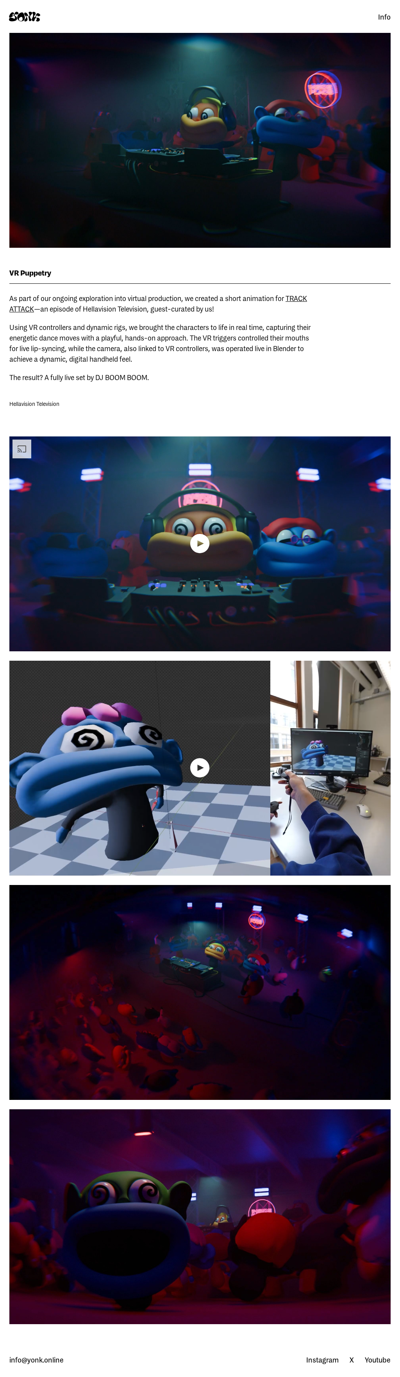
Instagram (322, 1359)
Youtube (378, 1359)
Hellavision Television (34, 403)
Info (384, 17)
